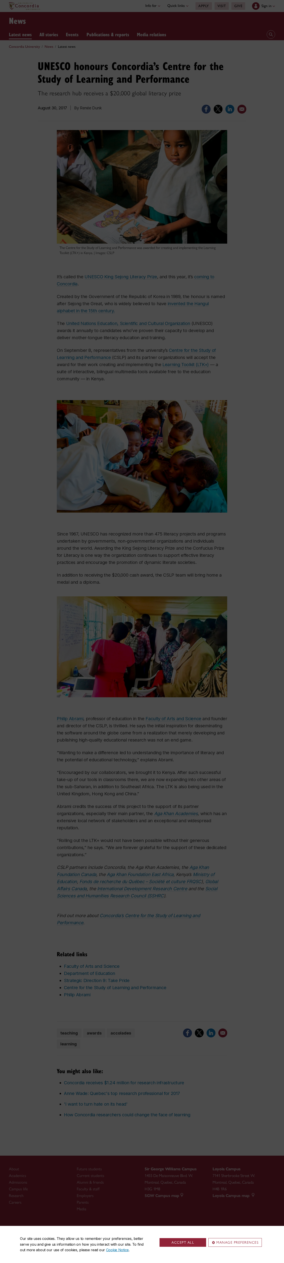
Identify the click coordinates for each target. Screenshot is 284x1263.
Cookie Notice (117, 1250)
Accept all (183, 1242)
